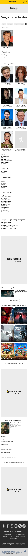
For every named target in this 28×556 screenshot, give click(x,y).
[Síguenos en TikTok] (20, 526)
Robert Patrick (21, 127)
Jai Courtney (7, 105)
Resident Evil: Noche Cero (7, 441)
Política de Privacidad (14, 544)
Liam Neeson (7, 83)
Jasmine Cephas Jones (7, 149)
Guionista (3, 57)
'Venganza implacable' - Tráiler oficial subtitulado (21, 291)
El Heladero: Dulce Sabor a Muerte (9, 455)
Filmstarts (18, 534)
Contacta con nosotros (20, 543)
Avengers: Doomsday (6, 439)
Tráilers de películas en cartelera (14, 363)
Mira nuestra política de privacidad (13, 553)
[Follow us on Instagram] (16, 526)
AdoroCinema (19, 536)
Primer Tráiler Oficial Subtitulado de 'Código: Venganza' (21, 341)
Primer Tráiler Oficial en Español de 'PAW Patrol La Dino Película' (7, 358)
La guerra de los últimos (6, 449)
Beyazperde (6, 536)
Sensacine (12, 538)
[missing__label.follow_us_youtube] (4, 526)
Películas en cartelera (8, 13)
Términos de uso (5, 544)
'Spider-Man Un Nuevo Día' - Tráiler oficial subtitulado (7, 323)
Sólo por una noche (5, 452)
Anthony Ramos (7, 127)
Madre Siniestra (4, 444)
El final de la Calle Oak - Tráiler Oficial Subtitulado (7, 341)
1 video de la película (14, 300)
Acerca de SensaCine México (8, 543)
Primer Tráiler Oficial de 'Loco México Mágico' (21, 358)
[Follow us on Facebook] (8, 526)
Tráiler (11, 427)
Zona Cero (3, 436)
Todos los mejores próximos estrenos (14, 462)
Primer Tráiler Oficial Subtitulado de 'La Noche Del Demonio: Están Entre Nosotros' (21, 323)
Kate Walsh (21, 83)
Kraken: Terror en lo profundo (7, 447)
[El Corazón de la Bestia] (5, 428)
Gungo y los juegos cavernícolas (8, 457)
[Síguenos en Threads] (24, 526)
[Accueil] (12, 2)
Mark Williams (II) (7, 47)
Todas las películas (16, 13)
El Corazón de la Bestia (15, 422)
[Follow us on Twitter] (12, 526)
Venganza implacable (14, 17)
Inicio (2, 13)
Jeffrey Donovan (21, 105)
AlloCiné (6, 534)
